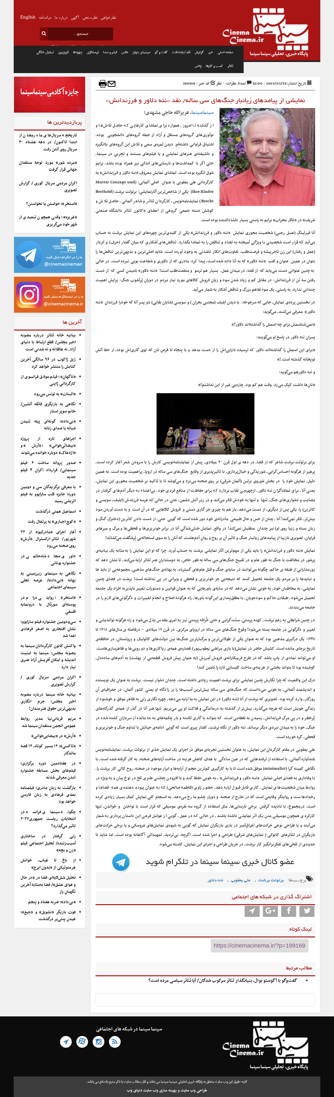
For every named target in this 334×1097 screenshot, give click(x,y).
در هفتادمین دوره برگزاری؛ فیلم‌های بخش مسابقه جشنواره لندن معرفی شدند (48, 770)
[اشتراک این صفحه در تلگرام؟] (252, 911)
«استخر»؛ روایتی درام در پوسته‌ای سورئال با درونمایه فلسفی (48, 604)
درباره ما (61, 17)
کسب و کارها (214, 66)
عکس (124, 52)
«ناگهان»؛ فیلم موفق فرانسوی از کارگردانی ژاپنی (48, 380)
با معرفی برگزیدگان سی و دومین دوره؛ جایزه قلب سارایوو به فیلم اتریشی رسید (48, 494)
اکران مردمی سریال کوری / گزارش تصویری (48, 187)
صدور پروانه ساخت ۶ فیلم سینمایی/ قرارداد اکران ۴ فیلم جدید (48, 470)
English (28, 17)
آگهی (75, 17)
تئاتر (230, 66)
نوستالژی (93, 52)
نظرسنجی (89, 17)
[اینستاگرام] (98, 1042)
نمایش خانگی (45, 52)
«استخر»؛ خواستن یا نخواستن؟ (51, 204)
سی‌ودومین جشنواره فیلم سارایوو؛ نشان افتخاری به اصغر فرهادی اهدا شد (48, 629)
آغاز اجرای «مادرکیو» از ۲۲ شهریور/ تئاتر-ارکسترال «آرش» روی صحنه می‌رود (48, 539)
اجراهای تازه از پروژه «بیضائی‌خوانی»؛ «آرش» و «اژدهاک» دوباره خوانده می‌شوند (48, 445)
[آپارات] (82, 1042)
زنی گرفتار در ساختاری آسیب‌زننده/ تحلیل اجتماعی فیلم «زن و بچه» (48, 843)
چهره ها (78, 52)
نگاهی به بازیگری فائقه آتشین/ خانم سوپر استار (48, 408)
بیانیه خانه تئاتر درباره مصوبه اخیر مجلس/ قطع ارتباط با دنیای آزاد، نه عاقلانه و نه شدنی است (48, 342)
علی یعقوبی (240, 880)
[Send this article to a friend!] (111, 84)
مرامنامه (45, 17)
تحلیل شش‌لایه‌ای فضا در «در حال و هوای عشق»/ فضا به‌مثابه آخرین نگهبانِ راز (48, 884)
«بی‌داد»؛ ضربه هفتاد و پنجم (52, 902)
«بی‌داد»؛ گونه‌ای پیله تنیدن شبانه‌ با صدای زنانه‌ (48, 425)
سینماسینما (202, 112)
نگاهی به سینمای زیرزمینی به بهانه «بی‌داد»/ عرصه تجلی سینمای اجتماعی (48, 580)
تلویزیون (63, 52)
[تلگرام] (66, 1042)
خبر (210, 52)
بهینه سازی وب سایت (160, 1090)
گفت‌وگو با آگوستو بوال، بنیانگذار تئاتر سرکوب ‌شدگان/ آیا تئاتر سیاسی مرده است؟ (222, 981)
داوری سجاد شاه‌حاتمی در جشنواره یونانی (48, 560)
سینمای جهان (141, 52)
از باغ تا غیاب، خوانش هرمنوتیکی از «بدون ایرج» (48, 864)
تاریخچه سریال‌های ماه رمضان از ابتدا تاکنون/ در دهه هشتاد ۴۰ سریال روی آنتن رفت (48, 142)
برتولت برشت (271, 880)
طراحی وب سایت (194, 1090)
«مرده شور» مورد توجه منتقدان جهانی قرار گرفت (48, 166)
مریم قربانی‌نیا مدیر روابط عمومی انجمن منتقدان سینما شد (48, 722)
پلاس (198, 66)
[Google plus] (270, 911)
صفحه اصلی (225, 52)
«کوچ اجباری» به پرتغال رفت (52, 521)
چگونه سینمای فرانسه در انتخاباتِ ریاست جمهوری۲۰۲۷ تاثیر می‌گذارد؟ (48, 819)
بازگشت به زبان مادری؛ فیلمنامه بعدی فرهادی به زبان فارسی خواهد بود (48, 795)
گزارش (199, 52)
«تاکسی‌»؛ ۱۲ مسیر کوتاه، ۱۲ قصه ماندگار (48, 750)
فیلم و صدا (110, 52)
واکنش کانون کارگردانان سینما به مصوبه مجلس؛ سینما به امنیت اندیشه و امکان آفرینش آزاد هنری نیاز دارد (48, 656)
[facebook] (288, 911)
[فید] (115, 1042)
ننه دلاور (215, 880)
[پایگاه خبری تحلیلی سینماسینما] (282, 33)
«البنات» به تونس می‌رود (55, 394)
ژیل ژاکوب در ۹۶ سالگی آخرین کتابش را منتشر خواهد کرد (48, 363)
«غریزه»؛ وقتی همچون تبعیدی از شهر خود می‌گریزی (48, 221)
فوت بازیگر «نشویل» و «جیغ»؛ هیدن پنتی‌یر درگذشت (48, 916)
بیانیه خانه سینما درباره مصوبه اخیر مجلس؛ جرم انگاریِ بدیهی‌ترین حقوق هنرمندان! (48, 701)
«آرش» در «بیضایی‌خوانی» (53, 736)
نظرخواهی (108, 17)
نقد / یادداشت (181, 52)
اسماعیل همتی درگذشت (56, 511)
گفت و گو (161, 52)
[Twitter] (306, 911)
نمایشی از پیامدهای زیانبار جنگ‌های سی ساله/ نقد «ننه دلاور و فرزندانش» (205, 100)
